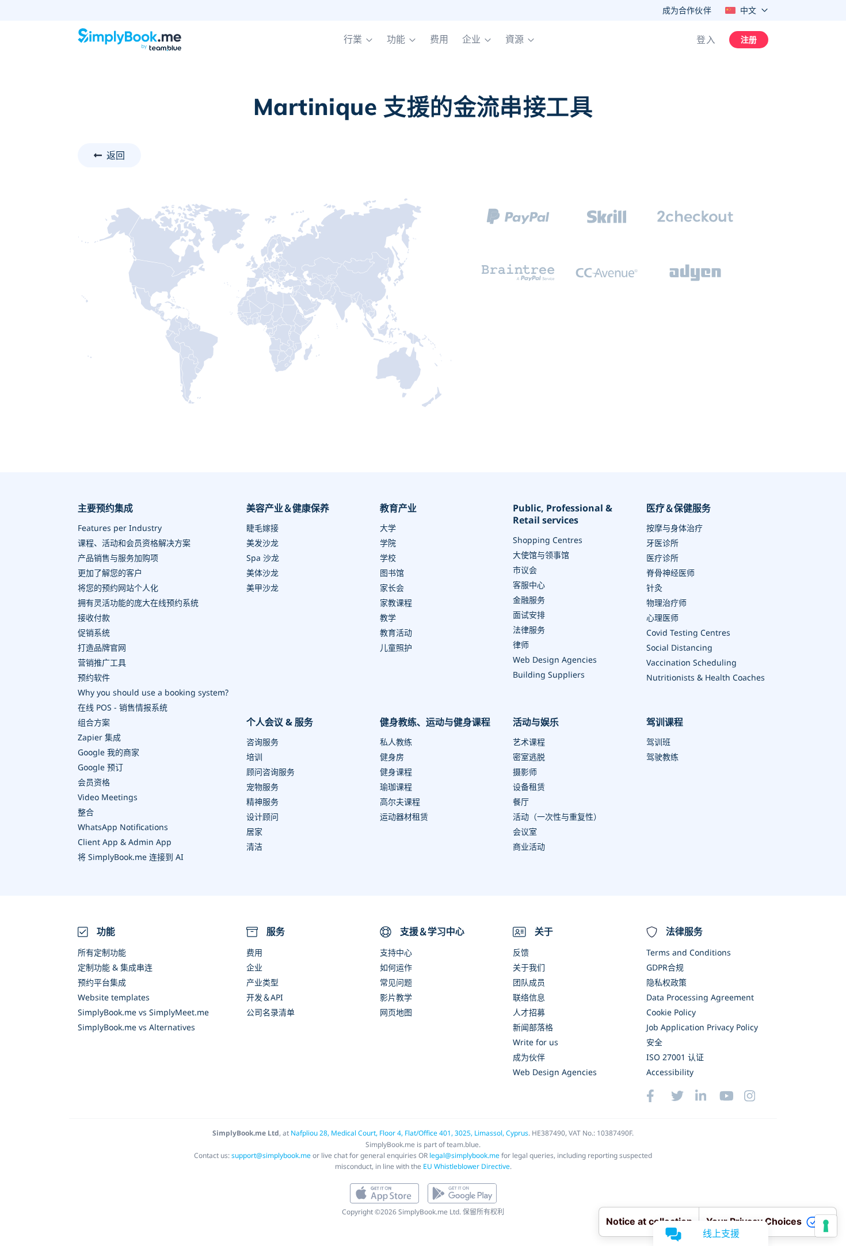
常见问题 (396, 982)
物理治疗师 (666, 602)
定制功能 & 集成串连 (115, 967)
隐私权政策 (666, 982)
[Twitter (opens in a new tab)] (683, 1096)
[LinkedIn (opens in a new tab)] (707, 1096)
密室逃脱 (529, 756)
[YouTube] (731, 1096)
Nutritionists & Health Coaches (705, 677)
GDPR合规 (665, 967)
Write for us (535, 1042)
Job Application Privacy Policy (702, 1027)
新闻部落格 (533, 1027)
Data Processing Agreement (700, 997)
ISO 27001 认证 (675, 1057)
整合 (86, 812)
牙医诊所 (662, 542)
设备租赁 (529, 786)
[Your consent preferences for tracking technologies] (826, 1226)
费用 (439, 39)
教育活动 (396, 632)
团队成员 (529, 982)
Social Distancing (679, 647)
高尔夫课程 (400, 801)
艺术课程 (529, 741)
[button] (358, 39)
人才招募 (529, 1012)
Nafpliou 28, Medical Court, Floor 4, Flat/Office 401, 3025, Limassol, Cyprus (409, 1133)
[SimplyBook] (129, 40)
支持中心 (396, 952)
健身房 (392, 756)
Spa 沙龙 (262, 557)
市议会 (525, 569)
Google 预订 (100, 767)
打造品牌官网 (102, 647)
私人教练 (396, 741)
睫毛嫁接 (262, 527)
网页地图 (396, 1012)
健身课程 (396, 771)
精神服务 (262, 801)
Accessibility (669, 1072)
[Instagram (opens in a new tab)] (756, 1096)
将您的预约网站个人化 (118, 587)
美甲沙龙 (262, 587)
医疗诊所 (662, 557)
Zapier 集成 (99, 737)
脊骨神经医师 (670, 572)
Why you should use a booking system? (153, 692)
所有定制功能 (102, 952)
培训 (254, 756)
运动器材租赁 (404, 816)
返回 (115, 155)
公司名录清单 (270, 1012)
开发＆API (264, 997)
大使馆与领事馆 (541, 554)
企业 (254, 967)
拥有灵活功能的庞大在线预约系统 (138, 602)
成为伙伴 (529, 1057)
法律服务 (529, 629)
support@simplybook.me (271, 1155)
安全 (654, 1042)
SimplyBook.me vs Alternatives (136, 1027)
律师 (521, 644)
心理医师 (662, 617)
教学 (388, 617)
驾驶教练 (662, 756)
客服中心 (529, 584)
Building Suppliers (549, 674)
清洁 (254, 846)
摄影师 (525, 771)
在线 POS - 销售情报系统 (122, 707)
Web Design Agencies (555, 659)
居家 (254, 831)
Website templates (114, 997)
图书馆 (392, 572)
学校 (388, 557)
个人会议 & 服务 (279, 722)
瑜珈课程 (396, 786)
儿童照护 (396, 647)
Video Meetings (108, 797)
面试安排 (529, 614)
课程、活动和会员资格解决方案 (134, 542)
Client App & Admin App (125, 841)
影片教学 (396, 997)
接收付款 (94, 617)
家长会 (392, 587)
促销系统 (94, 632)
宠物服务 (262, 786)
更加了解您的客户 (110, 572)
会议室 (525, 831)
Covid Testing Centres (688, 632)
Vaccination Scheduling (691, 662)
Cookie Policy (671, 1012)
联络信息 (529, 997)
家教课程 (396, 602)
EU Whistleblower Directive (466, 1166)
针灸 (654, 587)
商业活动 (529, 846)
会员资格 (94, 782)
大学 (388, 527)
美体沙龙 (262, 572)
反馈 (521, 952)
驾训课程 (664, 722)
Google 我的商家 (108, 752)
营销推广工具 (102, 662)
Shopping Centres (547, 539)
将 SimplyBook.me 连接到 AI (131, 856)
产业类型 (262, 982)
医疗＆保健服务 (678, 508)
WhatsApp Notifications (123, 826)
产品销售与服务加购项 (118, 557)
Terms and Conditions (688, 952)
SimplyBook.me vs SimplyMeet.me (143, 1012)
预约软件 (94, 677)
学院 (388, 542)
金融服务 (529, 599)
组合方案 (94, 722)
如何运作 (396, 967)
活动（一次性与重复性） (557, 816)
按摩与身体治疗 (674, 527)
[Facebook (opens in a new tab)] (658, 1096)
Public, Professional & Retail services (562, 514)
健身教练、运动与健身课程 (435, 722)
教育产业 (398, 508)
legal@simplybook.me (464, 1155)
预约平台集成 (102, 982)
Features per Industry (120, 527)
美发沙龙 (262, 542)
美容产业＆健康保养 (287, 508)
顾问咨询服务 (270, 771)
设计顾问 (262, 816)
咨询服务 (262, 741)
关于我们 (529, 967)
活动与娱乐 (536, 722)
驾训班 (658, 741)
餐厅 (521, 801)
